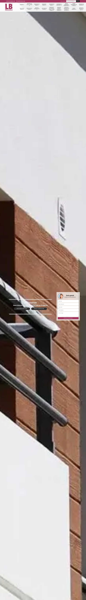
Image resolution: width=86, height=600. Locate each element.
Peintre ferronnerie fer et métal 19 (74, 4)
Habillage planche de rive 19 (37, 9)
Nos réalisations (22, 308)
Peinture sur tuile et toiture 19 (29, 4)
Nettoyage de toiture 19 (44, 9)
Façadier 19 (22, 4)
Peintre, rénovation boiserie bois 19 (66, 4)
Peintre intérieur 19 (74, 9)
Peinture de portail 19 (22, 9)
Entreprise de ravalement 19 (59, 5)
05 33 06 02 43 (11, 1)
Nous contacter (39, 308)
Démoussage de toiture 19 (29, 9)
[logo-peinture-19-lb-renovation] (9, 7)
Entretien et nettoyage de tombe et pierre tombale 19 (51, 9)
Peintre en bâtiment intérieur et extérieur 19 (59, 9)
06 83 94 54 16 (21, 1)
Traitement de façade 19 (51, 5)
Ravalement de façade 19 (36, 5)
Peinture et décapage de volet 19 (81, 9)
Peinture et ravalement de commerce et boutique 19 (66, 9)
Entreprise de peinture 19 (81, 5)
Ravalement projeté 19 (44, 5)
